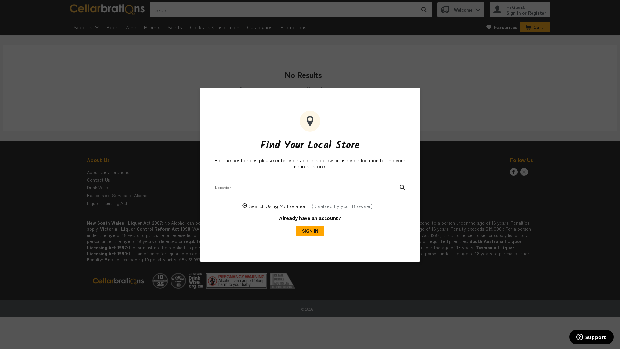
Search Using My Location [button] (311, 206)
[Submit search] (402, 187)
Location (223, 187)
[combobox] (310, 187)
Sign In (310, 230)
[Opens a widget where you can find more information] (591, 338)
